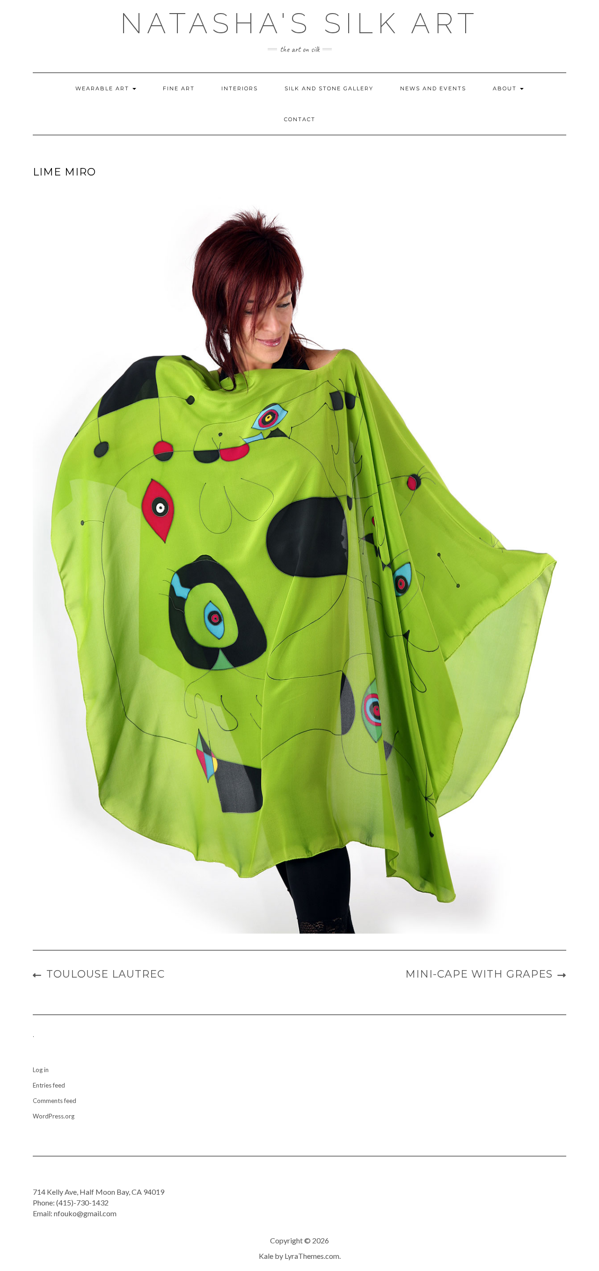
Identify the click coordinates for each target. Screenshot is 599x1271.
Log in (41, 1070)
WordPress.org (53, 1116)
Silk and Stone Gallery (329, 88)
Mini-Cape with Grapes (479, 974)
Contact (299, 119)
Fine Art (179, 88)
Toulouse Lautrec (105, 974)
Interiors (239, 88)
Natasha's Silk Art (299, 23)
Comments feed (54, 1100)
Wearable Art (103, 88)
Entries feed (49, 1085)
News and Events (433, 88)
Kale (266, 1255)
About (506, 88)
